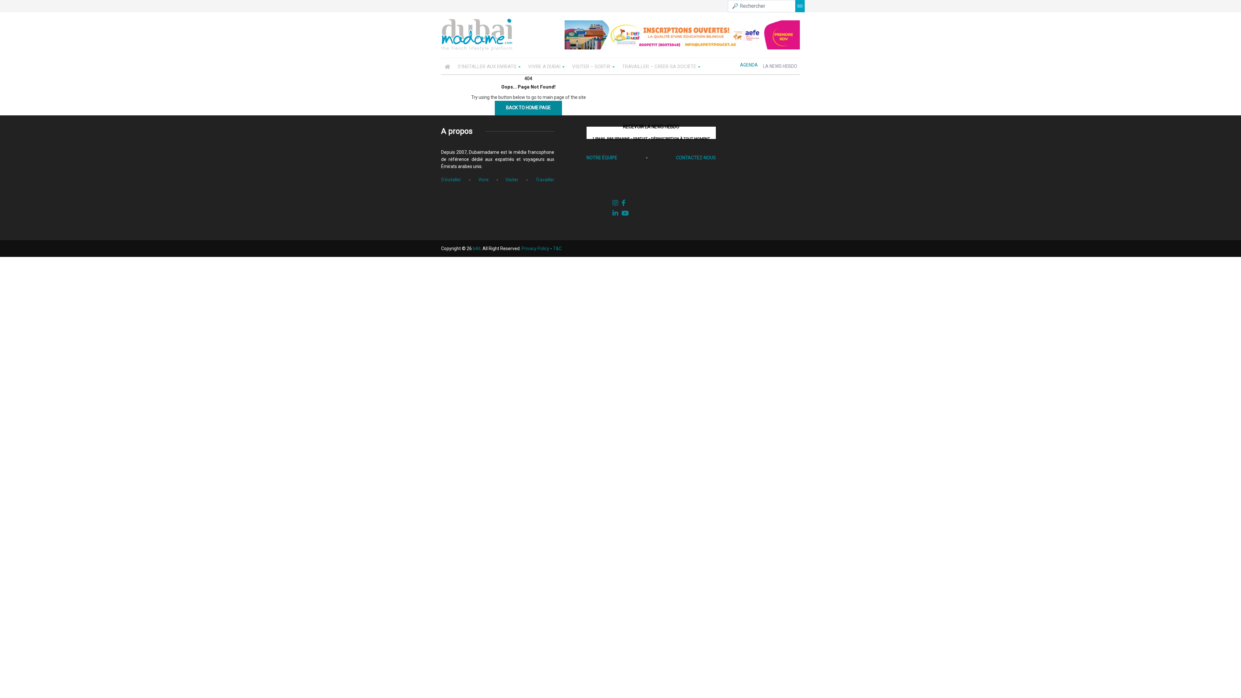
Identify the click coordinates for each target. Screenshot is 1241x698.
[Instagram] (615, 203)
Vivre (483, 179)
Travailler (545, 179)
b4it (477, 248)
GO (800, 6)
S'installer (451, 179)
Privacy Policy (535, 248)
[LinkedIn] (615, 213)
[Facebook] (623, 203)
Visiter (511, 179)
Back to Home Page (528, 107)
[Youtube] (625, 213)
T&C (557, 248)
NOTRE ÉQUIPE (602, 157)
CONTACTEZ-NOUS (696, 157)
